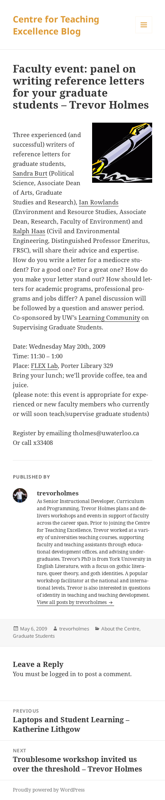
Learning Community (109, 317)
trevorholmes (74, 628)
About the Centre (120, 628)
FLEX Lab (44, 366)
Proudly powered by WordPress (49, 789)
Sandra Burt (30, 173)
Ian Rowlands (99, 202)
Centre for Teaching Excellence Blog (56, 25)
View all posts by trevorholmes (72, 602)
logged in (63, 674)
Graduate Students (34, 635)
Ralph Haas (29, 231)
